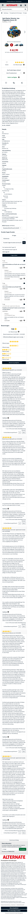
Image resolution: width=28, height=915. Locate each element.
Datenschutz (11, 851)
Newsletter (14, 1)
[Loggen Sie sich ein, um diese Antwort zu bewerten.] (21, 278)
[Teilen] (22, 82)
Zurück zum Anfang (14, 840)
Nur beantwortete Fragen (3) (9, 247)
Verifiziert (4, 418)
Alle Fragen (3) (5, 251)
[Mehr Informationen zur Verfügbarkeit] (19, 77)
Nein (24, 432)
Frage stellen (14, 255)
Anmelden (22, 849)
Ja (19, 432)
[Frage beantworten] (24, 261)
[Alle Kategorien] (2, 5)
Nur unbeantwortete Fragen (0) (9, 249)
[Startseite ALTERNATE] (11, 5)
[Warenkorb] (25, 5)
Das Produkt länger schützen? (14, 70)
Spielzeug (6, 13)
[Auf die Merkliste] (6, 82)
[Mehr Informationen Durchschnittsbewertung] (24, 64)
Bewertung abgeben (14, 362)
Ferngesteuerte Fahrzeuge (16, 13)
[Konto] (21, 5)
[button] (3, 32)
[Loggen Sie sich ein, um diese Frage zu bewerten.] (21, 268)
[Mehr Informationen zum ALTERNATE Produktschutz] (24, 73)
